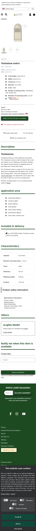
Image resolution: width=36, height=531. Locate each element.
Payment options (6, 462)
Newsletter (4, 443)
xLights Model (7, 332)
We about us (5, 436)
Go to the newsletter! (22, 393)
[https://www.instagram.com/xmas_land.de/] (17, 414)
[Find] (6, 14)
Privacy (3, 427)
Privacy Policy (5, 494)
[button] (30, 14)
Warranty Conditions (7, 446)
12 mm (24, 261)
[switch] (6, 500)
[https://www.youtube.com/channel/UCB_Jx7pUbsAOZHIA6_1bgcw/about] (24, 414)
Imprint (3, 433)
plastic (9, 183)
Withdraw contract (8, 450)
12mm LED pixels (6, 175)
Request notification (18, 372)
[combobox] (16, 8)
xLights (25, 328)
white (20, 266)
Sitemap (3, 440)
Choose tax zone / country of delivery (13, 114)
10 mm (20, 271)
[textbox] (15, 9)
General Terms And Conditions (10, 430)
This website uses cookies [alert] (18, 468)
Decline (18, 524)
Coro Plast (21, 255)
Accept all (18, 517)
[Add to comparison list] (19, 26)
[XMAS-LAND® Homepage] (18, 14)
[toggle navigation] (2, 14)
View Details (18, 528)
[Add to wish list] (25, 26)
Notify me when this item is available (14, 118)
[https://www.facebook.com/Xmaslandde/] (11, 414)
